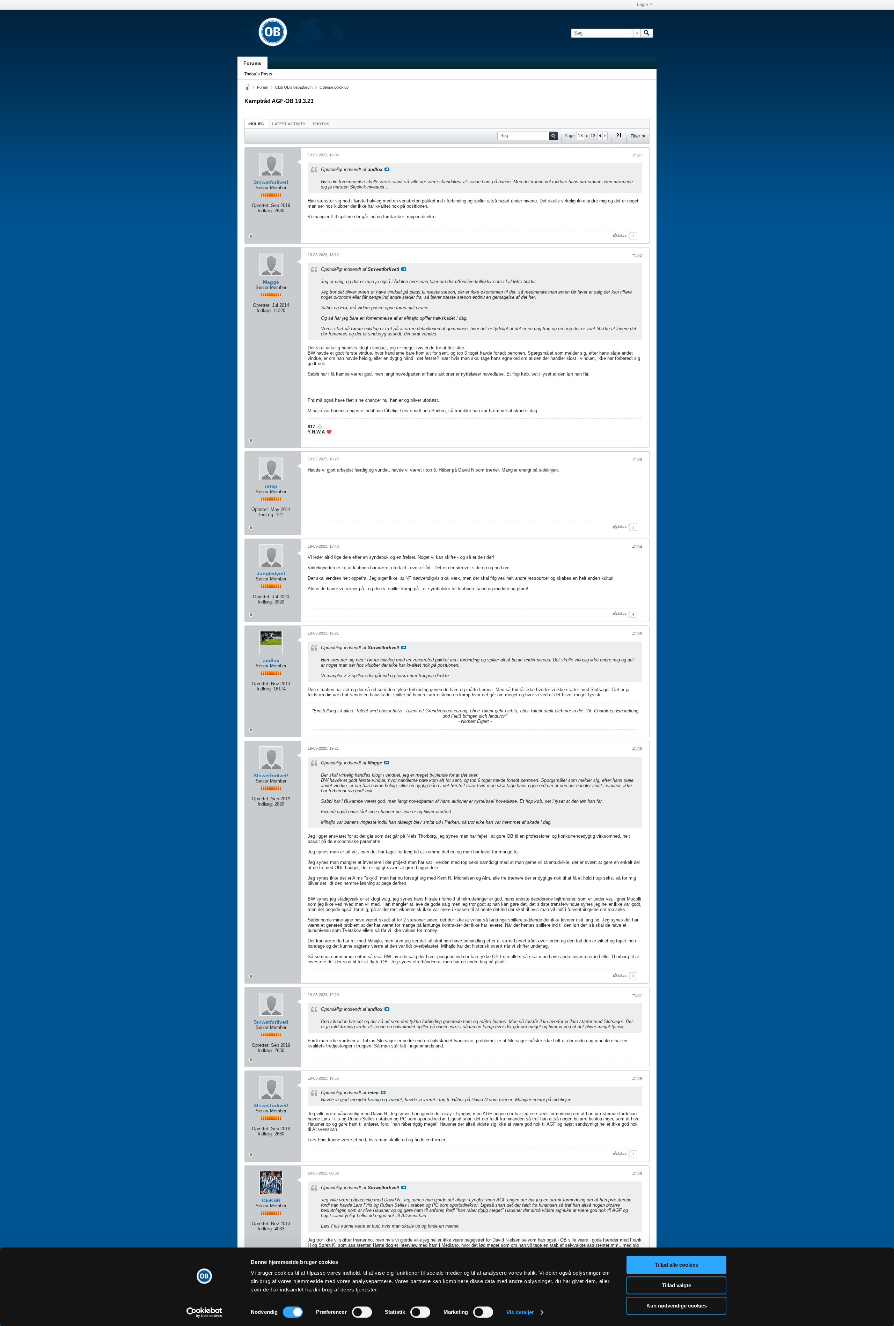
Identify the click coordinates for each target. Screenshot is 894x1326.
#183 (637, 459)
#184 (637, 547)
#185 (637, 633)
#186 (637, 749)
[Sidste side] (619, 137)
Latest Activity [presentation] (288, 124)
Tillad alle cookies (676, 1265)
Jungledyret (271, 573)
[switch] (362, 1312)
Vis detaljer (520, 1312)
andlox (271, 660)
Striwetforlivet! (271, 182)
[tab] (256, 123)
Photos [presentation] (321, 124)
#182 (637, 255)
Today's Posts (258, 74)
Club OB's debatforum (294, 87)
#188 (637, 1078)
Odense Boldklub (334, 87)
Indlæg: (265, 210)
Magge (271, 282)
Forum (262, 87)
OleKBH (271, 1200)
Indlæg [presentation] (256, 124)
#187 (637, 995)
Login (642, 4)
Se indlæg (386, 169)
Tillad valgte (676, 1285)
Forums (252, 63)
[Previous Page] (600, 136)
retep (271, 486)
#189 (637, 1173)
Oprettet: (261, 205)
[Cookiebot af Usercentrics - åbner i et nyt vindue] (204, 1312)
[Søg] (646, 33)
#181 (637, 155)
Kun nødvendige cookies (676, 1306)
